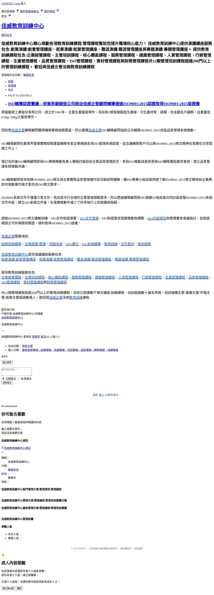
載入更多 (7, 362)
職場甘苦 (28, 75)
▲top (4, 355)
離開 (19, 588)
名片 (10, 89)
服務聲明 (138, 548)
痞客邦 (36, 336)
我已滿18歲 (8, 588)
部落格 (12, 85)
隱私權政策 (125, 548)
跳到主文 (6, 35)
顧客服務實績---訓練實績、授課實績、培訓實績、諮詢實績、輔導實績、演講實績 (70, 350)
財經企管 (27, 346)
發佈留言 (7, 382)
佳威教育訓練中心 (22, 26)
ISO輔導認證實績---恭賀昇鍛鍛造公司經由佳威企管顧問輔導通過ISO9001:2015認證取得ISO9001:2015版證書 (104, 104)
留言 (43, 336)
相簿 (10, 81)
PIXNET (82, 548)
